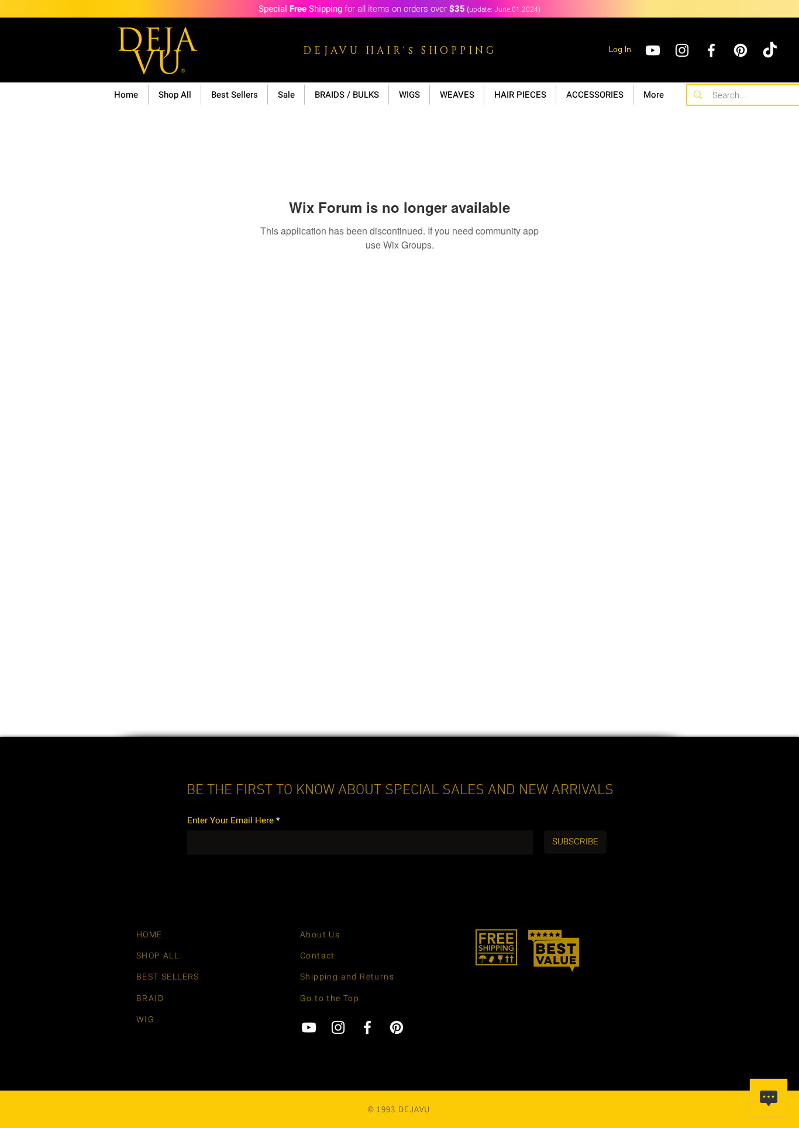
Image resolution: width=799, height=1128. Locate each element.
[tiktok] (770, 50)
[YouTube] (653, 50)
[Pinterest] (740, 50)
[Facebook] (711, 50)
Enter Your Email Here (230, 820)
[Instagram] (682, 50)
